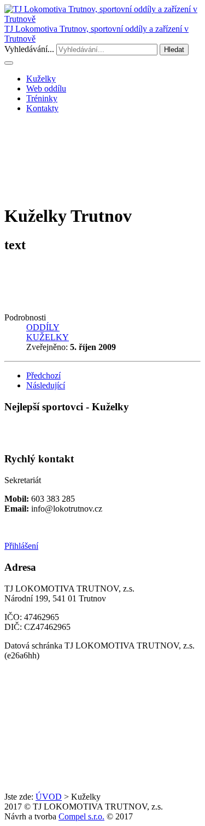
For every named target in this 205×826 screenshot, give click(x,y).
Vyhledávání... (29, 49)
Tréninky (41, 98)
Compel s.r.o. (81, 816)
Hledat (174, 49)
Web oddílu (46, 88)
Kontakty (42, 108)
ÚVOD (49, 796)
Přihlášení (21, 545)
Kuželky (41, 78)
